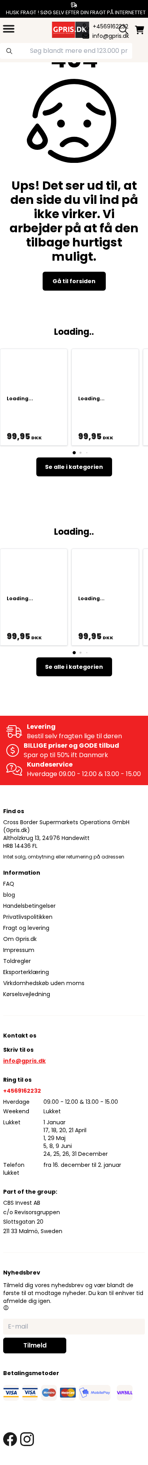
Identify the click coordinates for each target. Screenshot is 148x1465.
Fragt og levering (26, 928)
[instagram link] (27, 1439)
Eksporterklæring (26, 972)
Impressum (18, 950)
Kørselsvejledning (26, 994)
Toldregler (17, 961)
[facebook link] (10, 1439)
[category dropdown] (9, 29)
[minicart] (139, 29)
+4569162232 (22, 1091)
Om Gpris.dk (20, 939)
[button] (6, 1307)
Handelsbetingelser (29, 906)
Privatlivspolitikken (27, 917)
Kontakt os (19, 1035)
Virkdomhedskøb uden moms (43, 983)
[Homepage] (69, 28)
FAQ (8, 884)
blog (9, 895)
